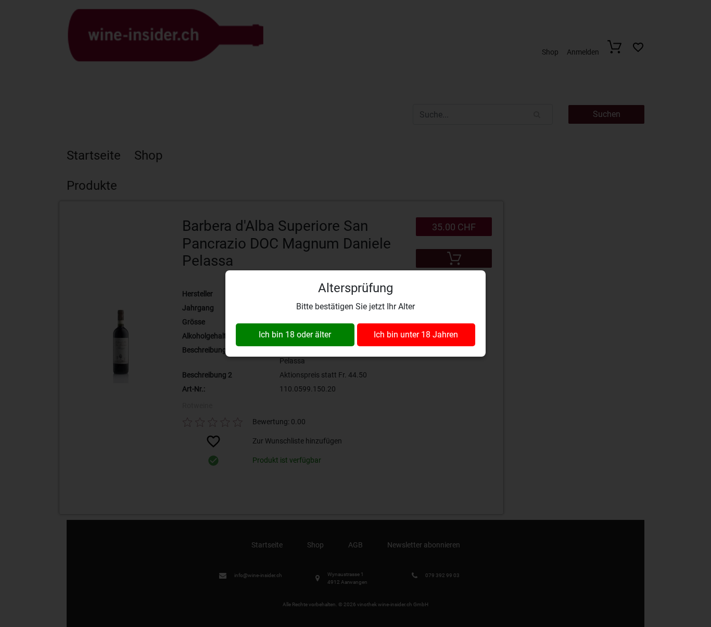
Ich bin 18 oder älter (295, 334)
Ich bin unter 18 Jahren (416, 334)
